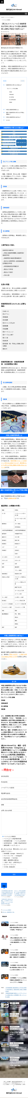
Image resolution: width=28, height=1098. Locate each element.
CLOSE (22, 80)
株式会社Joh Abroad (14, 9)
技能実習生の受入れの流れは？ (14, 85)
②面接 (10, 91)
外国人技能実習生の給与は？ (13, 117)
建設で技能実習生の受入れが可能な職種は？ (15, 113)
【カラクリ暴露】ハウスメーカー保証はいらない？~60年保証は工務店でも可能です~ (18, 1049)
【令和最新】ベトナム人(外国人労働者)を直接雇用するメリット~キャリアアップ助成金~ (18, 980)
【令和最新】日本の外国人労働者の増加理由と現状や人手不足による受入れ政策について (18, 967)
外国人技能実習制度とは (12, 109)
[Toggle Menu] (26, 13)
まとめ (8, 120)
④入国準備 (11, 97)
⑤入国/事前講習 (12, 99)
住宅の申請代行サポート (17, 1083)
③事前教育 (11, 94)
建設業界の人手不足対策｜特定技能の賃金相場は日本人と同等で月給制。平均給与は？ (18, 927)
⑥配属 (10, 102)
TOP (4, 1081)
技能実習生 (9, 912)
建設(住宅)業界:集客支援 (17, 1081)
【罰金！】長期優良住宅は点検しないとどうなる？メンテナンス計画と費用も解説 (18, 1063)
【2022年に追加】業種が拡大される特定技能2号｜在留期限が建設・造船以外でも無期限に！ (18, 955)
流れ (13, 912)
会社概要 (9, 1081)
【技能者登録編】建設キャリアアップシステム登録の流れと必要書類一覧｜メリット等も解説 (16, 995)
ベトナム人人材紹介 (6, 909)
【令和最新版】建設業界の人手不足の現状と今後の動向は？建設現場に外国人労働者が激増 (16, 989)
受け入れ (4, 912)
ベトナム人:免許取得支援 (16, 1084)
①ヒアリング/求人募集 (12, 88)
